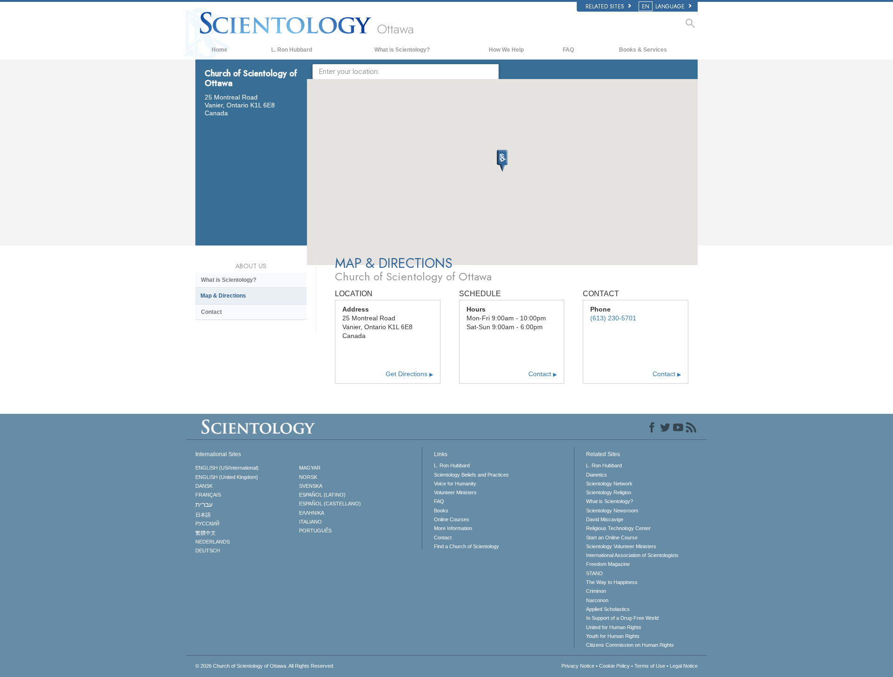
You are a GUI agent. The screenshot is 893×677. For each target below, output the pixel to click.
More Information (453, 528)
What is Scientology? (402, 49)
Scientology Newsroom (612, 510)
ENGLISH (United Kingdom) (226, 477)
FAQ (568, 49)
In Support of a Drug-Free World (622, 618)
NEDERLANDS (212, 541)
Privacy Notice (577, 666)
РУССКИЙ (207, 523)
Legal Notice (684, 666)
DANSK (204, 486)
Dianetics (596, 475)
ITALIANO (310, 521)
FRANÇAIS (208, 495)
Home (219, 49)
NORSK (308, 477)
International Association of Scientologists (632, 555)
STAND (594, 573)
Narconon (597, 600)
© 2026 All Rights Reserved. (264, 666)
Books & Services (643, 49)
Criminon (596, 591)
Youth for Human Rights (613, 636)
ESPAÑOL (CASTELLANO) (330, 503)
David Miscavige (604, 519)
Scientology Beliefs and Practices (471, 475)
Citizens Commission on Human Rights (630, 645)
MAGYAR (309, 468)
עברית (204, 504)
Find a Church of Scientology (466, 546)
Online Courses (451, 519)
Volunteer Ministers (455, 492)
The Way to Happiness (612, 582)
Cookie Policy (614, 666)
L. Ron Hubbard (291, 49)
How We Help (506, 49)
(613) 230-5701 (613, 318)
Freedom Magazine (608, 564)
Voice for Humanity (455, 483)
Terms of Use (649, 666)
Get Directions (409, 374)
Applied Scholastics (608, 609)
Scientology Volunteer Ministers (621, 546)
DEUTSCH (207, 550)
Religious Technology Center (618, 528)
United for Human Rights (613, 627)
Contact (542, 374)
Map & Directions (223, 295)
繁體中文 (205, 533)
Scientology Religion (608, 492)
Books (441, 510)
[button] (502, 161)
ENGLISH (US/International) (227, 468)
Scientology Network (609, 483)
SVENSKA (310, 486)
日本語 (203, 515)
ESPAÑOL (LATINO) (322, 495)
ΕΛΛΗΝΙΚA (311, 513)
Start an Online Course (612, 537)
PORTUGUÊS (315, 530)
